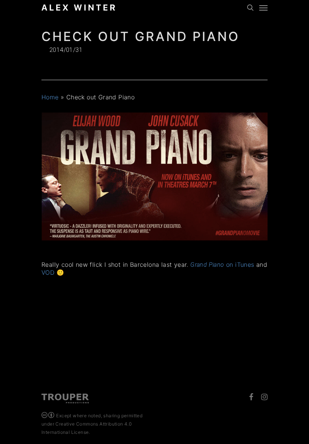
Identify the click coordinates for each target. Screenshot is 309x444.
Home (50, 97)
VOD (47, 272)
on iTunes (222, 264)
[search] (250, 8)
